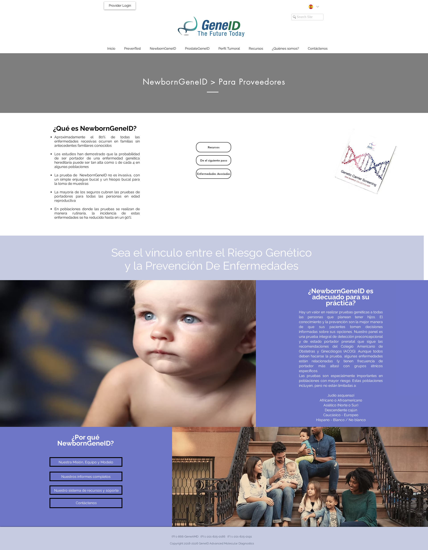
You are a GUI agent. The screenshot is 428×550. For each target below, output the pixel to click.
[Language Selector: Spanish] (313, 7)
